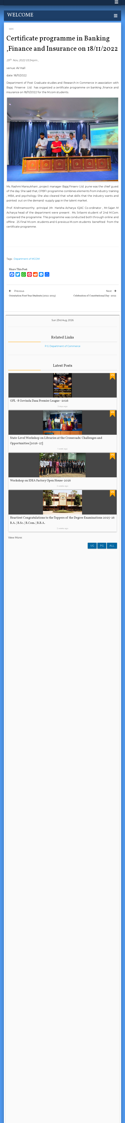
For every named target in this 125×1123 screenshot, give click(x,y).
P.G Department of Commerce (62, 346)
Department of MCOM (27, 258)
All (112, 545)
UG (92, 545)
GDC (11, 29)
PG (102, 545)
